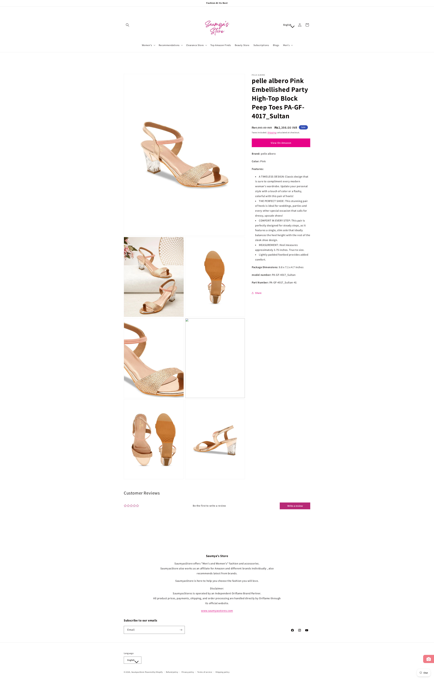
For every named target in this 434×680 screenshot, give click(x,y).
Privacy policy (188, 672)
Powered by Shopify (154, 672)
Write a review (295, 505)
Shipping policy (222, 672)
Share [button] (258, 292)
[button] (127, 25)
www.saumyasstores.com (217, 610)
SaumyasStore (137, 672)
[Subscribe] (181, 630)
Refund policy (172, 672)
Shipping (272, 132)
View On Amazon (281, 142)
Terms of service (204, 672)
